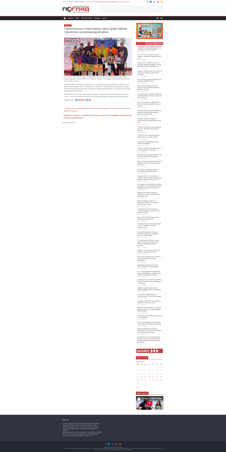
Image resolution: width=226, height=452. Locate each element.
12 (145, 374)
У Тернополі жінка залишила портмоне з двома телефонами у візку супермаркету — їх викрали (149, 281)
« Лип (137, 387)
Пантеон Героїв (86, 18)
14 (153, 374)
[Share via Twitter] (84, 100)
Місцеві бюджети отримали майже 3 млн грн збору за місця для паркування (149, 155)
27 (149, 380)
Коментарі (159, 43)
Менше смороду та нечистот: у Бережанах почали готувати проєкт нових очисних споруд (148, 202)
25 (141, 380)
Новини (70, 18)
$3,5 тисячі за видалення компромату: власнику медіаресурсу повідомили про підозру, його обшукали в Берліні (149, 273)
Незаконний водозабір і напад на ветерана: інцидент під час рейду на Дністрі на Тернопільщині (148, 233)
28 (153, 380)
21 (153, 377)
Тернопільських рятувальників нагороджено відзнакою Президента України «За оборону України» (97, 109)
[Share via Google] (82, 100)
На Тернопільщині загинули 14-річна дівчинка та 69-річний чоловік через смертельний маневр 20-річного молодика (148, 242)
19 (145, 377)
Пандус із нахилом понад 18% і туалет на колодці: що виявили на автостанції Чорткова (149, 72)
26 (145, 380)
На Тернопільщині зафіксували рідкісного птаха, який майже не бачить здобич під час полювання (149, 95)
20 (149, 377)
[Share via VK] (79, 100)
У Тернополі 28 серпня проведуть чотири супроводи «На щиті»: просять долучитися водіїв (148, 210)
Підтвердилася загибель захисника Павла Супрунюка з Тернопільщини (147, 266)
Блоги (104, 18)
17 (137, 377)
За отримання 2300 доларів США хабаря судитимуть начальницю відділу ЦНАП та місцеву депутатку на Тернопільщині (149, 185)
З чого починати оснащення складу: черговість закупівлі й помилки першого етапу (149, 56)
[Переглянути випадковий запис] (161, 18)
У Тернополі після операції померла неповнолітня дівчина (148, 142)
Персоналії (68, 25)
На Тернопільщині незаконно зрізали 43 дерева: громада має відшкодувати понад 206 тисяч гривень (149, 112)
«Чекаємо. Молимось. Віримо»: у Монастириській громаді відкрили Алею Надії (149, 120)
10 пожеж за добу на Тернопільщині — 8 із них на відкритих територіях (149, 149)
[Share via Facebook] (76, 100)
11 (141, 374)
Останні (141, 43)
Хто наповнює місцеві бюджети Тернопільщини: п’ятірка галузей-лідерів (149, 295)
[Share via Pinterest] (90, 100)
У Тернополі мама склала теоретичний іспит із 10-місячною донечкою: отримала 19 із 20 (149, 225)
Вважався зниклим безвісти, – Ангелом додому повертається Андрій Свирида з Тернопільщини (113, 1)
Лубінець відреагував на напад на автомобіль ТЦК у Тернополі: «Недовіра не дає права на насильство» (149, 330)
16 (161, 374)
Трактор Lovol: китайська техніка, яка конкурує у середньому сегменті (148, 251)
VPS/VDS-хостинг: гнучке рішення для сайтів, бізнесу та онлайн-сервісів (148, 136)
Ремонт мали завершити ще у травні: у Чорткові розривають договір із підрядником (149, 258)
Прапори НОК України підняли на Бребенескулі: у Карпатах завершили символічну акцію (148, 194)
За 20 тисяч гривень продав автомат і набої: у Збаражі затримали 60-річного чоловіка (149, 103)
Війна (77, 18)
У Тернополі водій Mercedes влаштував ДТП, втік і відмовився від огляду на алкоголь (149, 128)
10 (137, 374)
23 (161, 377)
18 (141, 377)
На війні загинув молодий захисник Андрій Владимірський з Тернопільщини (149, 288)
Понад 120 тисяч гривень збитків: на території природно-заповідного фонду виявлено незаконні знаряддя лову (149, 64)
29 (157, 380)
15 (157, 374)
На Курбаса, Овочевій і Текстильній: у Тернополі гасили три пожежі (148, 302)
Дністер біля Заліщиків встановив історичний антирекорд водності (147, 170)
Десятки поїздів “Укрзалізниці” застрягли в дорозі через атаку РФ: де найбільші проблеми (149, 162)
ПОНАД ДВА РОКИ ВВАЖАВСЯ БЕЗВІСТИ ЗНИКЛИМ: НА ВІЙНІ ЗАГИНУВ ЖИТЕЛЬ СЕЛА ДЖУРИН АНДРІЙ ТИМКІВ (149, 48)
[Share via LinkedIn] (87, 100)
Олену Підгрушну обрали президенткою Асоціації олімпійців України (149, 80)
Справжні (97, 18)
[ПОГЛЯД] (65, 18)
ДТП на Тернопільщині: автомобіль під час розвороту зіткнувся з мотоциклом (149, 323)
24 (137, 380)
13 (149, 374)
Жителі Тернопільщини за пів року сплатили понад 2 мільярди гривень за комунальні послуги (148, 87)
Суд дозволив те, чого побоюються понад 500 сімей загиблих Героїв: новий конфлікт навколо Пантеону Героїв (149, 177)
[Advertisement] (131, 9)
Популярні (150, 43)
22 (157, 377)
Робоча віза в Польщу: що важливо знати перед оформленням (148, 218)
